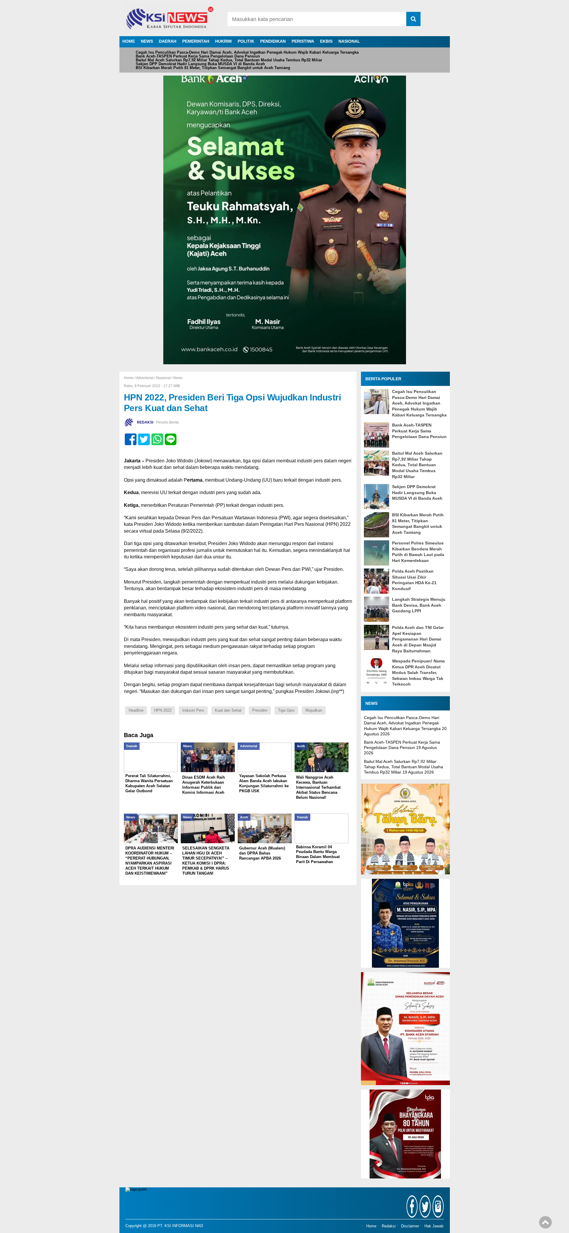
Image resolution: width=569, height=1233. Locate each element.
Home (371, 1226)
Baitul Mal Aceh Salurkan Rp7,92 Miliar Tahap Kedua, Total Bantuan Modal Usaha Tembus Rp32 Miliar (229, 60)
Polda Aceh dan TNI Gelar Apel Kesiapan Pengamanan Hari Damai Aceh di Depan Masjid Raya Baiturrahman (418, 639)
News (178, 378)
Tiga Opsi (286, 710)
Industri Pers (193, 710)
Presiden (259, 710)
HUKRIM (223, 41)
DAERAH (167, 41)
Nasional (163, 378)
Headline (136, 710)
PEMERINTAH (195, 41)
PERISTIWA (303, 41)
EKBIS (326, 41)
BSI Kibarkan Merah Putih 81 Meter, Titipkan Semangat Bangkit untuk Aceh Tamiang (213, 68)
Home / (130, 378)
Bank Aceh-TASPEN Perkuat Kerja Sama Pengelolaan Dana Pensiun (198, 56)
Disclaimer (410, 1226)
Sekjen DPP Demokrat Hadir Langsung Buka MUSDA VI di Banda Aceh (200, 64)
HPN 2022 (163, 710)
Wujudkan (313, 710)
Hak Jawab (433, 1226)
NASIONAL (349, 41)
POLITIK (246, 41)
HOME (128, 41)
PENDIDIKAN (273, 41)
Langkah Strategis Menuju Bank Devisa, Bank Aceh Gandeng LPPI (418, 605)
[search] (413, 19)
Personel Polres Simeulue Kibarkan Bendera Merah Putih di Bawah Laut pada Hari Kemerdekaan (418, 552)
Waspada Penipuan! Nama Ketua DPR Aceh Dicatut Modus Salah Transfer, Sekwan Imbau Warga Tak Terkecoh (418, 672)
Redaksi (389, 1226)
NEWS (147, 41)
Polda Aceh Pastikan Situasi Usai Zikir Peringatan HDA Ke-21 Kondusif (414, 580)
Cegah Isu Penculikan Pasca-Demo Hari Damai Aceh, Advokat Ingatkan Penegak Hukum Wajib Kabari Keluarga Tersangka (247, 52)
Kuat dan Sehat (228, 710)
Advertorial (145, 378)
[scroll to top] (545, 1224)
